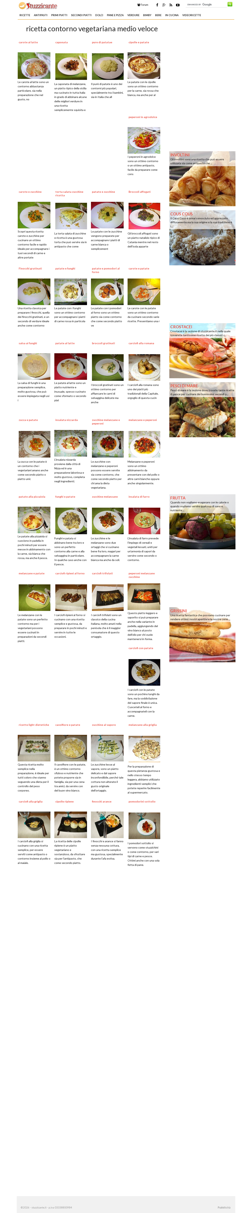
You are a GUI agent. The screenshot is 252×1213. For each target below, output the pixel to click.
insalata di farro (139, 496)
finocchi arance (101, 801)
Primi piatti (59, 15)
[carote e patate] (145, 291)
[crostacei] (202, 350)
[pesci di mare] (202, 409)
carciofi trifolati (102, 573)
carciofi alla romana (141, 343)
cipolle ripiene (64, 801)
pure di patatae (102, 42)
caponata (61, 42)
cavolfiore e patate (67, 724)
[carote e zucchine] (35, 214)
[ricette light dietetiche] (35, 747)
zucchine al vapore (104, 724)
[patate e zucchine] (108, 214)
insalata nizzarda (66, 420)
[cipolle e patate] (145, 65)
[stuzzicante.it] (38, 5)
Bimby (147, 15)
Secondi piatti (81, 15)
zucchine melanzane (105, 496)
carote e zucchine (30, 191)
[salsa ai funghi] (35, 366)
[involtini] (202, 178)
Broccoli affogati (140, 191)
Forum (144, 4)
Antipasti (40, 15)
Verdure (133, 15)
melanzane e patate (31, 573)
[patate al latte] (72, 366)
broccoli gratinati (103, 343)
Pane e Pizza (115, 15)
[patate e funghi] (72, 291)
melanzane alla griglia (143, 724)
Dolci (99, 15)
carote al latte (28, 42)
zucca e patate (28, 420)
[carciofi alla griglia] (35, 824)
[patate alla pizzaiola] (35, 519)
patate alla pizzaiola (32, 496)
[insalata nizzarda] (72, 443)
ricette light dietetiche (34, 724)
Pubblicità (224, 1207)
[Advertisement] (92, 924)
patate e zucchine (103, 191)
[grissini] (202, 634)
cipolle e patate (139, 42)
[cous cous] (202, 237)
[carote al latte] (35, 65)
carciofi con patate (141, 648)
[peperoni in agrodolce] (145, 140)
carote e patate (139, 268)
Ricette (24, 15)
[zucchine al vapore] (108, 747)
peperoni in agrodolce (143, 117)
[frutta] (202, 521)
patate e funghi (65, 268)
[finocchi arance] (108, 824)
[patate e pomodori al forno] (108, 291)
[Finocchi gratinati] (35, 291)
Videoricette (191, 15)
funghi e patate (65, 496)
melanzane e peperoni (143, 420)
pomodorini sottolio (142, 801)
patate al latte (65, 343)
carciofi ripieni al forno (70, 573)
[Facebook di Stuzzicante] (157, 5)
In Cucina (172, 15)
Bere (158, 15)
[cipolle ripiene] (72, 824)
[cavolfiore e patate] (72, 747)
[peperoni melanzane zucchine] (145, 596)
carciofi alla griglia (31, 801)
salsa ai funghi (28, 343)
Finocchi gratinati (30, 268)
